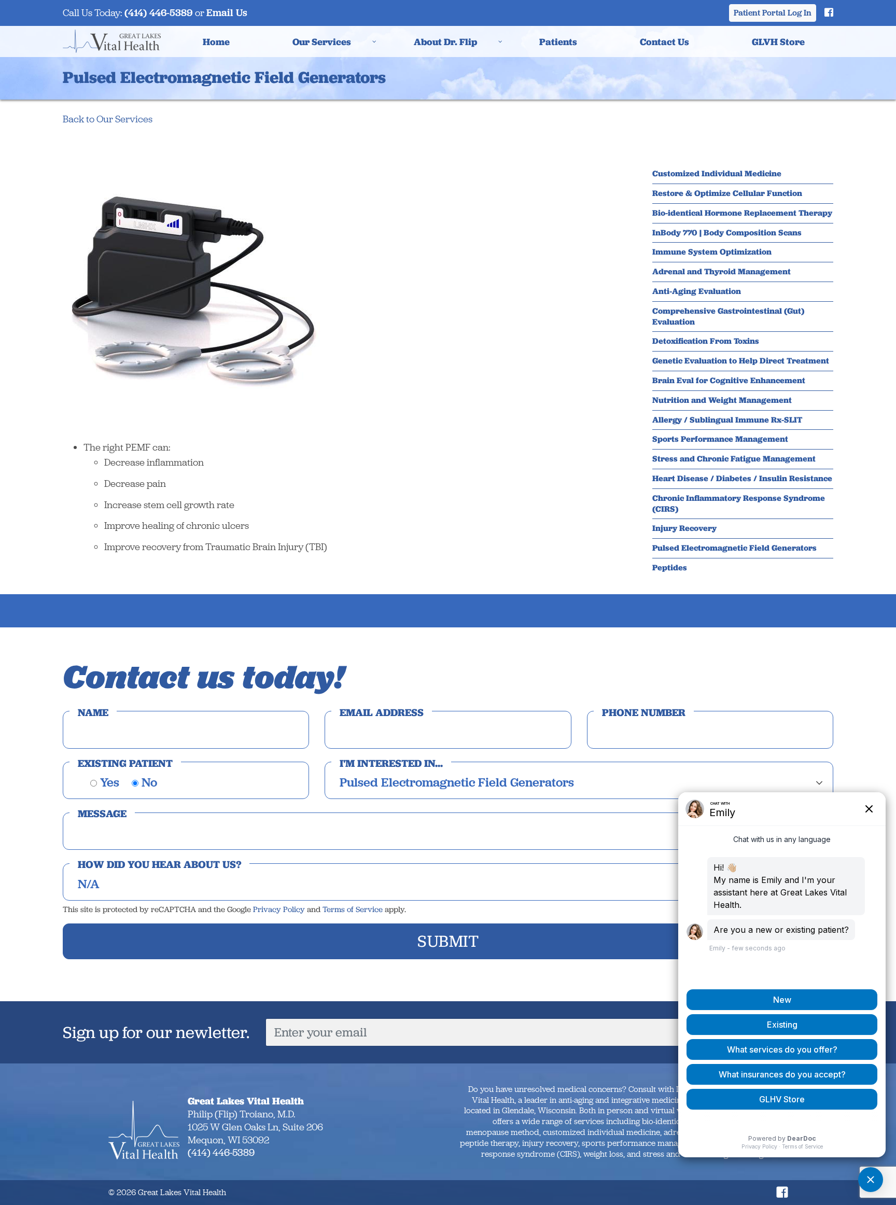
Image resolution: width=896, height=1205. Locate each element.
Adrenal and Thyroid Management (721, 272)
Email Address (382, 712)
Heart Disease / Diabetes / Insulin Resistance (742, 478)
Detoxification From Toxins (705, 341)
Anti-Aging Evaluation (696, 291)
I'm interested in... (391, 763)
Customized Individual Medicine (716, 174)
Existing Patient (125, 763)
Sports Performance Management (720, 439)
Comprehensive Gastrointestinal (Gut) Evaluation (728, 316)
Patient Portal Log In (772, 12)
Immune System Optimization (712, 252)
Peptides (669, 568)
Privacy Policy (279, 909)
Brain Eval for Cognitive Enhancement (728, 380)
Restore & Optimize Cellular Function (727, 193)
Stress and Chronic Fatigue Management (734, 459)
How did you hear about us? (159, 864)
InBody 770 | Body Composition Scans (727, 233)
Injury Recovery (684, 528)
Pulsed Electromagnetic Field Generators (734, 548)
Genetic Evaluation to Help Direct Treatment (740, 361)
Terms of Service (353, 909)
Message (102, 813)
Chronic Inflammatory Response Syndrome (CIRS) (738, 503)
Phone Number (643, 712)
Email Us (226, 12)
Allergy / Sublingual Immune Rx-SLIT (727, 420)
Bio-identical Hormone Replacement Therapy (742, 213)
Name (93, 712)
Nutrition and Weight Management (722, 400)
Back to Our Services (107, 119)
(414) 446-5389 (158, 12)
